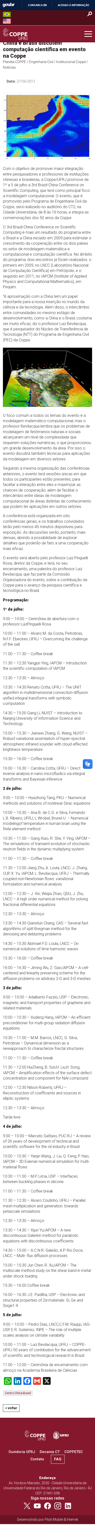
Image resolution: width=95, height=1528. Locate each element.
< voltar (11, 1408)
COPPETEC (73, 1452)
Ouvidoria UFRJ (22, 1452)
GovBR (8, 5)
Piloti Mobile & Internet (61, 1519)
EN (7, 21)
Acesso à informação (73, 5)
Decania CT (50, 1452)
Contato (37, 1459)
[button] (88, 34)
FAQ (57, 1459)
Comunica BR (37, 5)
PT (7, 14)
